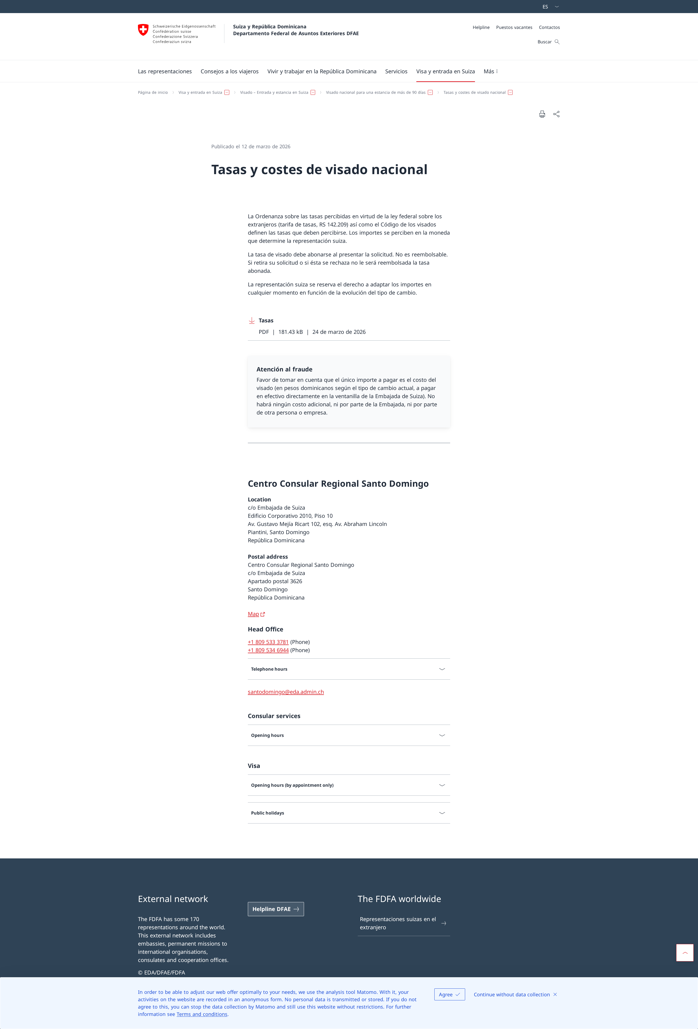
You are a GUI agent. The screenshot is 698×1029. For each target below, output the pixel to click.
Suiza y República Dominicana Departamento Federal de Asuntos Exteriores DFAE (296, 30)
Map (253, 614)
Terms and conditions (202, 1014)
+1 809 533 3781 (268, 642)
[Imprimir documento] (542, 114)
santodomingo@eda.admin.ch (286, 691)
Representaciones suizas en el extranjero (398, 923)
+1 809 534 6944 (268, 650)
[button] (165, 71)
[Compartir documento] (556, 114)
